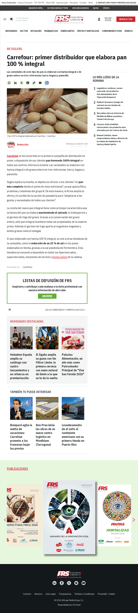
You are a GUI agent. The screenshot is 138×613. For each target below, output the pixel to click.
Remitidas (92, 2)
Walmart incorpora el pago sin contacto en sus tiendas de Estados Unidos (108, 105)
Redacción (22, 144)
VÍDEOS (106, 8)
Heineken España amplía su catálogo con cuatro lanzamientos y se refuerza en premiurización (21, 366)
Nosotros (38, 594)
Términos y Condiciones (84, 594)
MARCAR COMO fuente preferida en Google (117, 2)
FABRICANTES (67, 31)
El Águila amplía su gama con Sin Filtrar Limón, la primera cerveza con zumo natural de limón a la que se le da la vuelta (47, 366)
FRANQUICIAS (51, 31)
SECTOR (24, 31)
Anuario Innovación (25, 2)
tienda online (59, 257)
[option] (69, 517)
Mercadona (74, 2)
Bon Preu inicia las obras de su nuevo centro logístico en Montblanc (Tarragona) (45, 434)
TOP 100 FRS (39, 2)
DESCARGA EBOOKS (80, 8)
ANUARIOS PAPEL (36, 8)
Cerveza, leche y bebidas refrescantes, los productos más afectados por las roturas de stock (110, 127)
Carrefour (83, 2)
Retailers (14, 49)
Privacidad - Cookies (106, 594)
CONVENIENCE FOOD (112, 31)
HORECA (129, 31)
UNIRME (47, 296)
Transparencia (65, 594)
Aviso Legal (51, 594)
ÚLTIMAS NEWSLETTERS (57, 8)
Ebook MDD (50, 2)
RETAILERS (36, 31)
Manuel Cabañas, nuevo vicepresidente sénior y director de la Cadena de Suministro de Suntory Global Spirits (110, 140)
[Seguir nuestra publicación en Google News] (46, 83)
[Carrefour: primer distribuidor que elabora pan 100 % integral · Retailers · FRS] (69, 19)
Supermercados (62, 2)
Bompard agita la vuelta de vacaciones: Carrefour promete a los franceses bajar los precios (21, 436)
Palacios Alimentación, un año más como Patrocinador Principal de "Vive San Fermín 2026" (73, 364)
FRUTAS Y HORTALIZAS (88, 31)
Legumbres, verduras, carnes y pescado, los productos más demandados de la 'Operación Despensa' (108, 92)
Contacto (27, 594)
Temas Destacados (8, 2)
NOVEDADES (11, 31)
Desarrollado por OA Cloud (69, 604)
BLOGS (96, 8)
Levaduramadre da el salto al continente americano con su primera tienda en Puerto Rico (73, 434)
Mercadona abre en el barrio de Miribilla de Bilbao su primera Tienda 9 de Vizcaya (109, 116)
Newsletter (125, 19)
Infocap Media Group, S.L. (73, 600)
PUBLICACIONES (17, 469)
